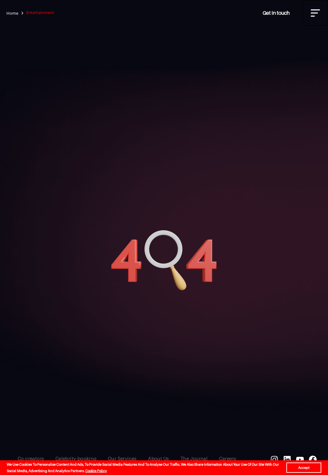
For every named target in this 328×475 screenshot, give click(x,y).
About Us (158, 458)
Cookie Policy (96, 471)
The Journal (194, 458)
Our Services (122, 458)
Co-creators (31, 458)
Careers (227, 458)
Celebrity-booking (76, 458)
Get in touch (276, 13)
